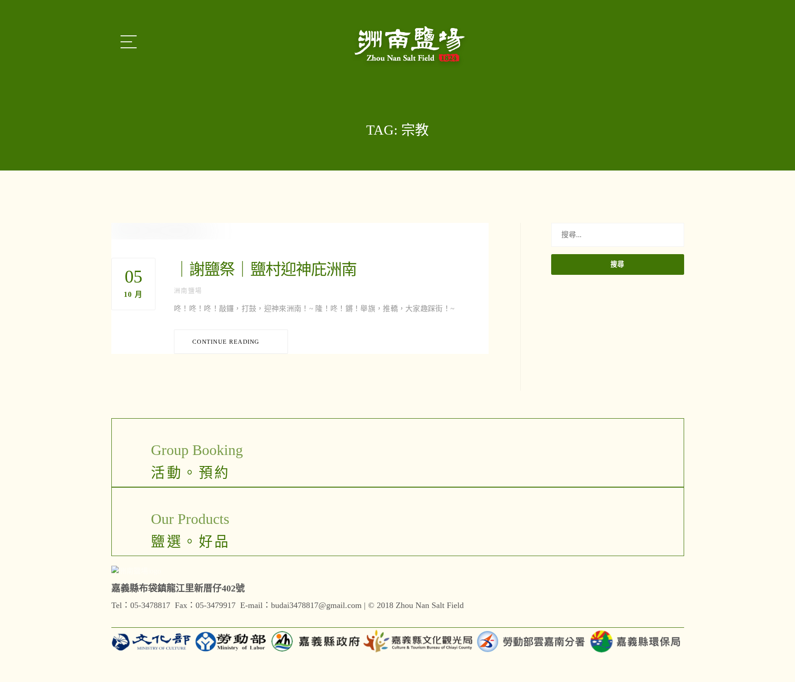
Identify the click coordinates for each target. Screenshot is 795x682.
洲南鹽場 (188, 290)
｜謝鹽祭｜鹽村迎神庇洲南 (265, 269)
